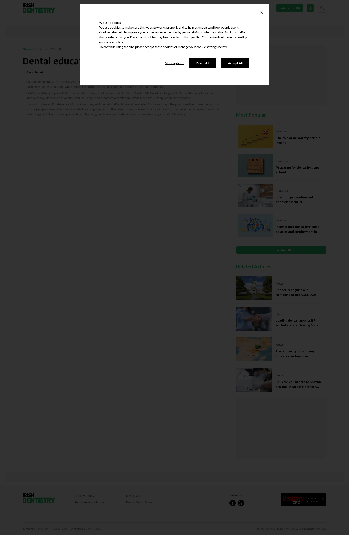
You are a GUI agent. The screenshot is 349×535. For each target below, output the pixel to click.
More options (174, 63)
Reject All (202, 63)
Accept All (235, 63)
